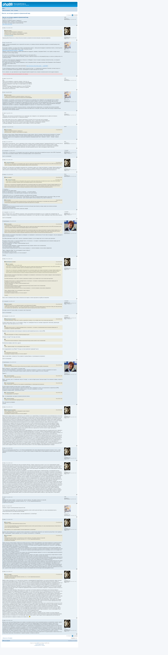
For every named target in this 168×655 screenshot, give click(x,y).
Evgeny (7, 304)
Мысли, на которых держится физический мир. (16, 13)
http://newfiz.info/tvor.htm (7, 24)
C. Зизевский (8, 162)
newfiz (7, 129)
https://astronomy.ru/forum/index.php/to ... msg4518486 (37, 65)
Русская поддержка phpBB (40, 644)
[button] (76, 15)
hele (6, 200)
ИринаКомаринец (9, 261)
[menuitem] (3, 8)
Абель (7, 177)
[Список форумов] (7, 4)
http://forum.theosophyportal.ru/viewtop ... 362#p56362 (12, 50)
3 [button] (75, 15)
